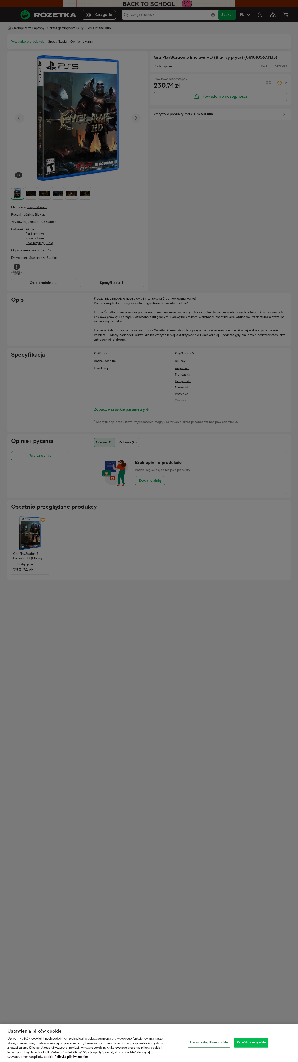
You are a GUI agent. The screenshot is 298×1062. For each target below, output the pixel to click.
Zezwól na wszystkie (251, 1042)
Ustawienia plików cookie (209, 1042)
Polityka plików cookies (71, 1057)
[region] (149, 1043)
